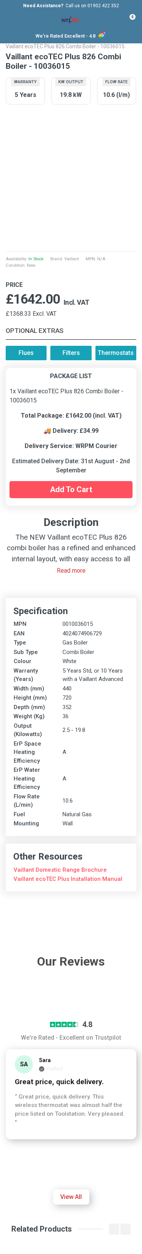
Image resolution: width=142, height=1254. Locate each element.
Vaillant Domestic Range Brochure (60, 869)
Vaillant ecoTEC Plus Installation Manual (68, 879)
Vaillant (71, 258)
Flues (26, 352)
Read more (71, 570)
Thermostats (116, 352)
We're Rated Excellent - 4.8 (65, 36)
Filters (71, 352)
